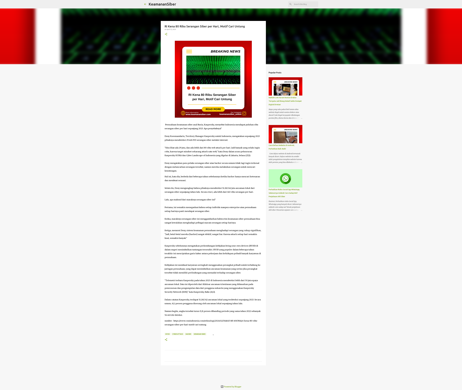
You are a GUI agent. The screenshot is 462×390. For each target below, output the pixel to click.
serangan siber (199, 334)
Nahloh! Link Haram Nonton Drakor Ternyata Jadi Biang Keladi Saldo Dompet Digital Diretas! (285, 101)
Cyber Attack (177, 334)
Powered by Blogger (232, 387)
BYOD (168, 334)
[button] (166, 34)
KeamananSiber (162, 4)
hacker (188, 334)
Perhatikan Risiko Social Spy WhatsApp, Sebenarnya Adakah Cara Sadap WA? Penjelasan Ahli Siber (284, 193)
